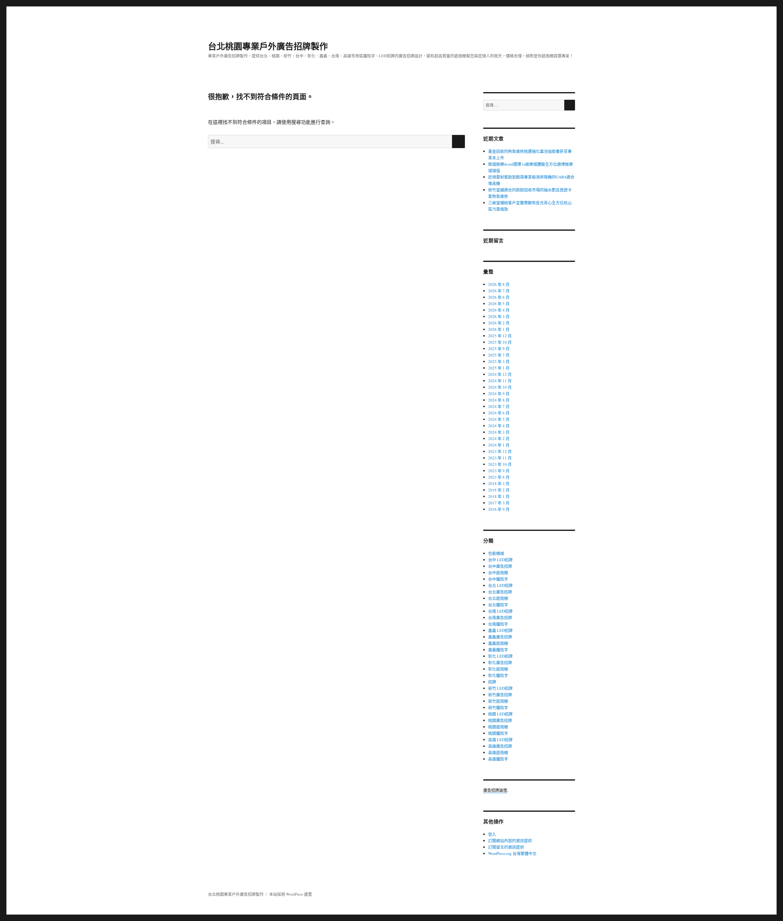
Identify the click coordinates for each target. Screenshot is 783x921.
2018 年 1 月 (499, 496)
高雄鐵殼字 (498, 759)
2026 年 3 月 (499, 316)
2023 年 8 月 (499, 477)
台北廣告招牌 (500, 592)
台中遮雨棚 (498, 572)
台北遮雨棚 (498, 598)
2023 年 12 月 (500, 451)
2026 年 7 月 (499, 290)
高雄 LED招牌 (500, 739)
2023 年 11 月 (500, 457)
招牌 (492, 681)
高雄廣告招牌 (500, 746)
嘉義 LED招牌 (500, 630)
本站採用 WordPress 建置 (290, 894)
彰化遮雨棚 (498, 669)
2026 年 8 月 (499, 284)
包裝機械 (496, 553)
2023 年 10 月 (500, 464)
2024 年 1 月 (499, 445)
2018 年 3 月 (499, 483)
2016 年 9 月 (499, 509)
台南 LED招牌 (500, 611)
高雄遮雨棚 (498, 752)
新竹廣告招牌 (500, 694)
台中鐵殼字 (498, 579)
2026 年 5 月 (499, 303)
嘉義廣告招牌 (500, 636)
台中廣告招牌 (500, 566)
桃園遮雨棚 (498, 726)
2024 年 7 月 (499, 406)
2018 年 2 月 (499, 490)
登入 (492, 834)
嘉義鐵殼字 (498, 649)
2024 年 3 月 (499, 432)
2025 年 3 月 (499, 361)
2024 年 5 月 (499, 419)
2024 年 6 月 (499, 413)
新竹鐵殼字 (498, 707)
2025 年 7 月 (499, 355)
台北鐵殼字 (498, 604)
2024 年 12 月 (500, 374)
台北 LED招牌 (500, 585)
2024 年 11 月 (500, 380)
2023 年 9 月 (499, 470)
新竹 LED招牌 (500, 688)
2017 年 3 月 (499, 502)
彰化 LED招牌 (500, 656)
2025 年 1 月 (499, 368)
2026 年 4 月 (499, 310)
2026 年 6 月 (499, 297)
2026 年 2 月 (499, 323)
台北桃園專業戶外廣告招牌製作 (268, 46)
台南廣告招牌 (500, 617)
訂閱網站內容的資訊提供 (510, 840)
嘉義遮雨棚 (498, 643)
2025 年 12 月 (500, 335)
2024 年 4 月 (499, 425)
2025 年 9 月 (499, 348)
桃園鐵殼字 (498, 733)
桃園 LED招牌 (500, 714)
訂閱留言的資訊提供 (506, 847)
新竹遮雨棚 (498, 701)
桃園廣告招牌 (500, 720)
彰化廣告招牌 (500, 662)
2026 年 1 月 (499, 329)
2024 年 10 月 (500, 387)
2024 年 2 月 (499, 438)
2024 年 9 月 (499, 393)
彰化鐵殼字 (498, 675)
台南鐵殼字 (498, 624)
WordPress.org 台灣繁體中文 (512, 853)
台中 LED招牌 (500, 559)
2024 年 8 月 (499, 400)
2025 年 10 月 (500, 342)
